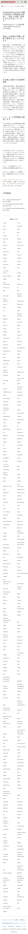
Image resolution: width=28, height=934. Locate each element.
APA (4, 413)
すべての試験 (14, 920)
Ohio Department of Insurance (7, 581)
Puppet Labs (6, 749)
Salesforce (6, 251)
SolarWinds (20, 557)
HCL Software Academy (6, 593)
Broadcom (5, 631)
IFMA (18, 649)
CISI (4, 643)
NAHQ (4, 536)
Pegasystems (20, 301)
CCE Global (20, 759)
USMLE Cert (20, 372)
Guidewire (20, 811)
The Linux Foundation (6, 465)
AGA (4, 649)
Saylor (4, 726)
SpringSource (6, 351)
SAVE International (6, 722)
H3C (18, 251)
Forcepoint (20, 885)
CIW (18, 267)
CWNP (19, 248)
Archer (19, 837)
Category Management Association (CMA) (20, 879)
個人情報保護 (6, 923)
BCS (18, 338)
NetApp (19, 239)
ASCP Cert (20, 524)
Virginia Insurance (5, 687)
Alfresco (5, 341)
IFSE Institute (6, 563)
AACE (4, 438)
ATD (18, 713)
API (4, 383)
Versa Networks (7, 521)
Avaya (4, 223)
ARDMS (5, 615)
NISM (18, 817)
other (18, 505)
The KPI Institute (5, 841)
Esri (18, 328)
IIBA (4, 357)
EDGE (4, 691)
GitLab (5, 733)
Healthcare (20, 801)
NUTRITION (20, 849)
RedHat (5, 255)
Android (5, 325)
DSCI (4, 307)
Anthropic (5, 891)
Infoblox (5, 661)
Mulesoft (19, 335)
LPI (18, 235)
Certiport (5, 903)
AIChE (4, 849)
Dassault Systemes (5, 636)
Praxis (4, 367)
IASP (4, 759)
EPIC (4, 862)
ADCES (19, 775)
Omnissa (5, 896)
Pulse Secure (20, 435)
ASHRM (19, 829)
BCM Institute (6, 429)
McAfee (5, 667)
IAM (4, 746)
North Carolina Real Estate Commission (21, 731)
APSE (18, 594)
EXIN (18, 229)
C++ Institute (6, 511)
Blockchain (20, 304)
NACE (18, 310)
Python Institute (7, 276)
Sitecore (19, 527)
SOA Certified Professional (20, 543)
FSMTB (5, 560)
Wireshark (20, 521)
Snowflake (20, 454)
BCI (4, 743)
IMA (18, 508)
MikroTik (5, 435)
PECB (4, 454)
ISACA (19, 264)
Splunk (19, 319)
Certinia (19, 560)
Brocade (5, 461)
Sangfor (19, 600)
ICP (18, 798)
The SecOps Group (20, 653)
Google (19, 272)
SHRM (4, 539)
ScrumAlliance (21, 347)
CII (4, 505)
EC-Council (6, 287)
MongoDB (19, 445)
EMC (4, 229)
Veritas (5, 258)
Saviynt (5, 640)
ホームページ (6, 920)
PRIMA (19, 442)
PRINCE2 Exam (7, 392)
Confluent (19, 499)
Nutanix (5, 388)
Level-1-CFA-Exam (20, 379)
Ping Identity (20, 765)
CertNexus (20, 367)
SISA (18, 737)
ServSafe (5, 801)
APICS (5, 527)
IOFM (18, 694)
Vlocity (19, 458)
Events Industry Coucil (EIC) (7, 907)
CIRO (18, 908)
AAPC (4, 551)
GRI (18, 658)
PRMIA (19, 481)
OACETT (19, 710)
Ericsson (19, 570)
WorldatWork (6, 416)
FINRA (5, 654)
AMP (18, 891)
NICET (5, 694)
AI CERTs (19, 805)
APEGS (19, 611)
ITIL (4, 310)
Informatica (6, 544)
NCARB (5, 756)
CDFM (4, 911)
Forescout (5, 781)
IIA (18, 426)
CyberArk (5, 375)
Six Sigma (5, 380)
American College (19, 587)
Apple (4, 267)
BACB (18, 325)
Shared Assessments (20, 607)
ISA (4, 557)
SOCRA (19, 769)
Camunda (5, 753)
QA (4, 432)
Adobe (5, 261)
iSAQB (5, 331)
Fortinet (19, 255)
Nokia (4, 328)
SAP (4, 242)
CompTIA (19, 226)
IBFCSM (5, 808)
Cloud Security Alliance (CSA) (22, 573)
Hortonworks (20, 413)
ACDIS (5, 834)
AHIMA (5, 576)
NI (17, 287)
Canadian (5, 888)
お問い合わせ (14, 923)
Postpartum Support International (20, 867)
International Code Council (6, 709)
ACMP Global (6, 769)
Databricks (6, 492)
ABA (4, 788)
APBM (4, 335)
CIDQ (18, 674)
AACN (18, 603)
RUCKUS (19, 637)
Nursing (5, 817)
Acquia (19, 404)
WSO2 (4, 518)
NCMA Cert (6, 846)
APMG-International (20, 532)
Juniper (5, 235)
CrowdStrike (6, 524)
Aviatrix (19, 401)
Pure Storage (20, 502)
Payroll (19, 567)
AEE (4, 705)
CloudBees (6, 458)
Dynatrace (20, 846)
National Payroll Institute (21, 833)
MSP (18, 469)
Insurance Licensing (19, 722)
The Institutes (20, 826)
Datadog (5, 740)
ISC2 (18, 518)
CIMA (4, 354)
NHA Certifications (20, 895)
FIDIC (18, 756)
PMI (18, 290)
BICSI (18, 375)
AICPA (19, 554)
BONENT (19, 873)
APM (4, 603)
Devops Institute (21, 746)
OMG (4, 315)
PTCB (18, 753)
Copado (19, 416)
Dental (19, 862)
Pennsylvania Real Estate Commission (6, 679)
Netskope (5, 573)
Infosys (5, 442)
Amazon (19, 261)
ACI (4, 737)
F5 (4, 445)
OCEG (4, 646)
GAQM (19, 307)
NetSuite (19, 495)
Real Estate (6, 785)
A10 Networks (20, 539)
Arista (4, 248)
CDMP (19, 888)
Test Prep (19, 322)
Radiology (19, 808)
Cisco (18, 223)
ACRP (4, 664)
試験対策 (22, 920)
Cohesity (19, 788)
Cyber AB (19, 643)
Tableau (5, 419)
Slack (4, 478)
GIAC (18, 279)
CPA (18, 398)
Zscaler (19, 726)
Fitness (19, 814)
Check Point (20, 245)
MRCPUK (19, 438)
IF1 (4, 208)
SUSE (18, 474)
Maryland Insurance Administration (21, 703)
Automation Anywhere (6, 409)
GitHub (5, 628)
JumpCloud (6, 469)
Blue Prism (6, 554)
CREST (19, 740)
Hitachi (5, 426)
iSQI (18, 466)
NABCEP (19, 681)
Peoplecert (20, 515)
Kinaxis (5, 600)
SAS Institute (6, 398)
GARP (18, 331)
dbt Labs (5, 811)
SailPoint (19, 625)
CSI (4, 713)
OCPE (18, 667)
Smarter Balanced (5, 371)
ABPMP (19, 691)
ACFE (18, 448)
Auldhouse (20, 432)
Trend (18, 511)
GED (4, 422)
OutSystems (6, 547)
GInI (18, 670)
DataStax (5, 805)
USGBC (5, 570)
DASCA (5, 762)
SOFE (18, 410)
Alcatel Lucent (21, 492)
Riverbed (19, 461)
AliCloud (19, 351)
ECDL (18, 563)
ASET (18, 859)
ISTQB (19, 344)
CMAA (18, 785)
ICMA (18, 478)
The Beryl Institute (5, 855)
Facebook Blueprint (19, 387)
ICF (4, 674)
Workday (5, 697)
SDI (18, 903)
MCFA (18, 357)
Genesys (5, 344)
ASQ (4, 489)
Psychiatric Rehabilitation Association (20, 686)
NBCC (18, 795)
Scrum (19, 360)
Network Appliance (19, 295)
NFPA (4, 608)
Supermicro (6, 658)
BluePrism (20, 284)
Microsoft (5, 239)
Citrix (4, 226)
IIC (4, 814)
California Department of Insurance (7, 620)
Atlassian (19, 341)
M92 (4, 199)
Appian (5, 533)
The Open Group (5, 271)
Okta (4, 448)
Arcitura (19, 547)
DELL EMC (6, 296)
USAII (18, 749)
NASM (4, 775)
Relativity (5, 859)
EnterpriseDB (6, 778)
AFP (18, 664)
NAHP (4, 625)
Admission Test (7, 486)
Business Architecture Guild (6, 880)
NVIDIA (5, 670)
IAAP (18, 536)
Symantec (5, 264)
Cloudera (19, 392)
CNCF (4, 395)
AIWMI (19, 276)
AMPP (4, 885)
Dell (4, 290)
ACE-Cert (5, 401)
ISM (18, 622)
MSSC (18, 778)
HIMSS (19, 842)
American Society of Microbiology (20, 854)
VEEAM (19, 258)
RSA (4, 322)
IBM (18, 232)
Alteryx (19, 718)
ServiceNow (6, 338)
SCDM (4, 772)
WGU (4, 611)
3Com (4, 499)
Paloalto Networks (5, 473)
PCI (18, 551)
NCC (4, 798)
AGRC (4, 765)
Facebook (5, 502)
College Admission (6, 822)
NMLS (18, 631)
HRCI (18, 646)
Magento (5, 347)
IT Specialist (20, 762)
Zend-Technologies (6, 283)
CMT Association (20, 485)
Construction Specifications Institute (6, 793)
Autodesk (5, 404)
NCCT (18, 363)
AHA (18, 772)
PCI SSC (5, 567)
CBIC (18, 697)
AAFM (18, 422)
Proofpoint (6, 829)
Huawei (5, 245)
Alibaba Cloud (21, 489)
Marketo (19, 429)
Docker (5, 304)
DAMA (18, 451)
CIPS (4, 495)
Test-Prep (5, 363)
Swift (18, 628)
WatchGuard (20, 419)
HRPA (18, 781)
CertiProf (5, 515)
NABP (18, 383)
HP (4, 232)
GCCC (4, 837)
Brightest (19, 900)
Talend (19, 576)
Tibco (4, 481)
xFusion (5, 900)
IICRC (18, 823)
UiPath (5, 451)
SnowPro (5, 588)
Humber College (7, 873)
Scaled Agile (20, 583)
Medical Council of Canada (7, 717)
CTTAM (5, 826)
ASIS (4, 508)
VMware (19, 242)
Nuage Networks (5, 300)
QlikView (5, 319)
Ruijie (18, 597)
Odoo (18, 661)
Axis (4, 869)
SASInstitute (6, 360)
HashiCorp (20, 395)
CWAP (4, 279)
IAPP (18, 354)
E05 (4, 204)
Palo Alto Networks (19, 314)
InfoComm (20, 640)
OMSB (19, 615)
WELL (4, 597)
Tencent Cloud (21, 743)
